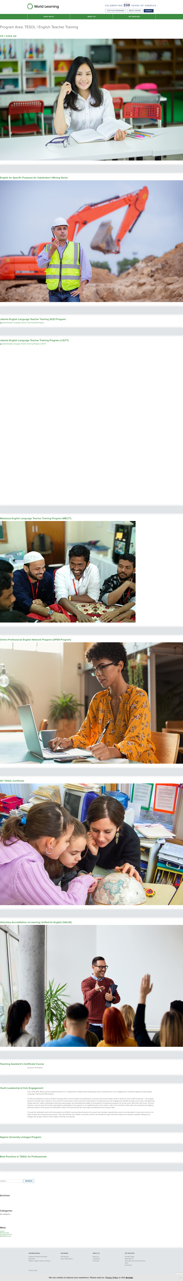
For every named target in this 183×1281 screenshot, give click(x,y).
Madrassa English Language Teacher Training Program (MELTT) (35, 518)
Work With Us (129, 1259)
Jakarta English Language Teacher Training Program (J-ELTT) (34, 340)
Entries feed (4, 1233)
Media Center (135, 11)
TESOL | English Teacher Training (39, 1261)
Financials (96, 1261)
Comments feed (6, 1234)
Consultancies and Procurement (135, 1261)
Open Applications (67, 1259)
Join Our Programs (115, 11)
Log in (2, 1231)
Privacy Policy (33, 1270)
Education (32, 1259)
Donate (148, 11)
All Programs (65, 1257)
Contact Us (128, 1265)
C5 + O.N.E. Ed (8, 36)
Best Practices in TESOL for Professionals (23, 1156)
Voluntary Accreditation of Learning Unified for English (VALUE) (36, 922)
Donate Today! (129, 1257)
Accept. (129, 1277)
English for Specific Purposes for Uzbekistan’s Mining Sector (34, 177)
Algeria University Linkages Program (20, 1137)
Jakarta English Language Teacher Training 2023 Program (33, 319)
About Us (96, 1257)
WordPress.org (5, 1236)
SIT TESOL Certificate (12, 780)
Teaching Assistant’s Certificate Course (22, 1064)
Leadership (96, 1259)
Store (126, 1263)
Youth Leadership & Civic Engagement (21, 1088)
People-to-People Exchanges (38, 1257)
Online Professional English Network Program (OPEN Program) (35, 639)
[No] (180, 1277)
